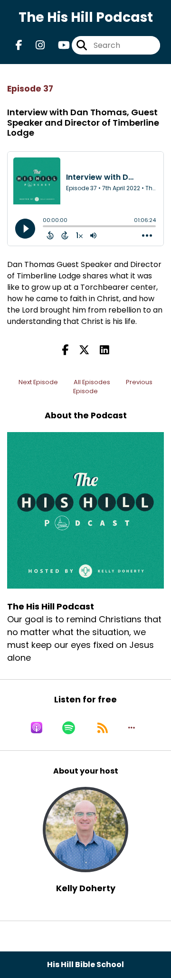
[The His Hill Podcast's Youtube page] (58, 45)
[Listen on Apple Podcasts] (36, 727)
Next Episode (38, 382)
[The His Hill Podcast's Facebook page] (19, 45)
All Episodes (92, 382)
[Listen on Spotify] (68, 727)
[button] (131, 727)
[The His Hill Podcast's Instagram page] (34, 45)
